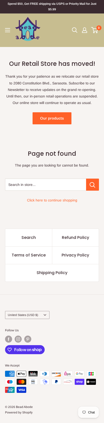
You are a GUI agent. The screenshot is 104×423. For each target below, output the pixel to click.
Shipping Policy (52, 273)
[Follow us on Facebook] (8, 339)
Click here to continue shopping (52, 200)
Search (28, 237)
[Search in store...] (92, 185)
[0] (95, 30)
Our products (52, 118)
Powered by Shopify (19, 412)
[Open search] (74, 30)
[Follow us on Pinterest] (27, 339)
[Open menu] (7, 30)
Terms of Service (29, 255)
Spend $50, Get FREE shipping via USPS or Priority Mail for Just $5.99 (52, 6)
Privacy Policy (75, 255)
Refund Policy (75, 237)
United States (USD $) (23, 315)
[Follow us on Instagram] (18, 339)
